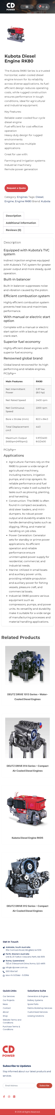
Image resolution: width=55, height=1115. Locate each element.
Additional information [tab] (21, 222)
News (5, 1004)
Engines (22, 197)
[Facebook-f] (4, 1096)
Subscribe (44, 1085)
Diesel (39, 197)
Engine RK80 (23, 201)
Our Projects (8, 1000)
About (6, 1012)
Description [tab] (13, 215)
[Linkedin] (14, 1096)
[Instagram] (9, 1096)
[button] (27, 7)
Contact (7, 1008)
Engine (9, 201)
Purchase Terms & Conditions (11, 1028)
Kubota (45, 201)
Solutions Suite (37, 990)
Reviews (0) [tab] (13, 230)
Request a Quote (16, 188)
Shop (5, 1016)
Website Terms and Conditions (12, 1021)
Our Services (9, 996)
